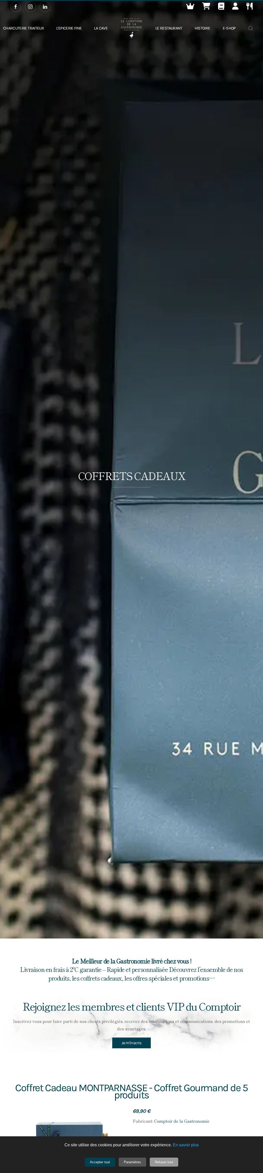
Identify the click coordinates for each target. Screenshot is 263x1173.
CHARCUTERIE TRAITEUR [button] (23, 28)
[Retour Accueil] (131, 28)
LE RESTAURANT (168, 28)
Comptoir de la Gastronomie (182, 1121)
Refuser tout (164, 1162)
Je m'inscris (131, 1042)
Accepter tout (100, 1162)
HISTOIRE (202, 28)
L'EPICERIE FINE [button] (69, 28)
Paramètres (132, 1162)
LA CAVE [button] (101, 28)
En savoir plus (186, 1145)
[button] (190, 7)
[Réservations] (249, 7)
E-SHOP (229, 28)
